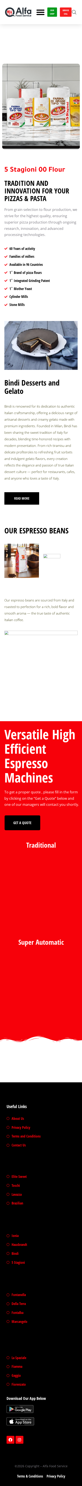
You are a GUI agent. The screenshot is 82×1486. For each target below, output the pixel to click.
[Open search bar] (74, 12)
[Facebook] (10, 1440)
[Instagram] (19, 1440)
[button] (40, 12)
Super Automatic (41, 942)
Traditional (41, 845)
